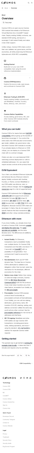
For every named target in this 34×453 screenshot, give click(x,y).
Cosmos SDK (6, 386)
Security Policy (7, 440)
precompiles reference (12, 313)
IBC (4, 392)
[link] (17, 66)
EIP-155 (18, 198)
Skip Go (5, 405)
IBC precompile (12, 290)
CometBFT (18, 249)
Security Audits (7, 443)
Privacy (5, 434)
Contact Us (6, 422)
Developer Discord (8, 416)
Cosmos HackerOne (8, 402)
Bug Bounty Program (9, 446)
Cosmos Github (7, 399)
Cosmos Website (7, 426)
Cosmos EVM (6, 389)
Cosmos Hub (6, 408)
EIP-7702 (21, 203)
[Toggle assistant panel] (32, 3)
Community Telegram (9, 419)
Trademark (6, 437)
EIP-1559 (13, 201)
